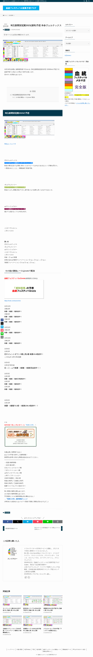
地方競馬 (7, 29)
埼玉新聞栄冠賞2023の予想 (21, 95)
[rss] (86, 1)
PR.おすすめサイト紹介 (79, 649)
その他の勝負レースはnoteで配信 (25, 97)
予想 (33, 649)
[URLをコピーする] (57, 521)
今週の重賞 (19, 649)
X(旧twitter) (68, 55)
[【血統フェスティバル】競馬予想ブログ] (21, 7)
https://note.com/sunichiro (12, 301)
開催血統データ (67, 649)
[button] (8, 521)
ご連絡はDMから (46, 651)
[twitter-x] (84, 1)
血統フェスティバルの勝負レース (52, 649)
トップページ (11, 649)
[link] (26, 577)
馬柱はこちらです (10, 144)
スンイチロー (12, 559)
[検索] (89, 1)
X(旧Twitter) (27, 649)
